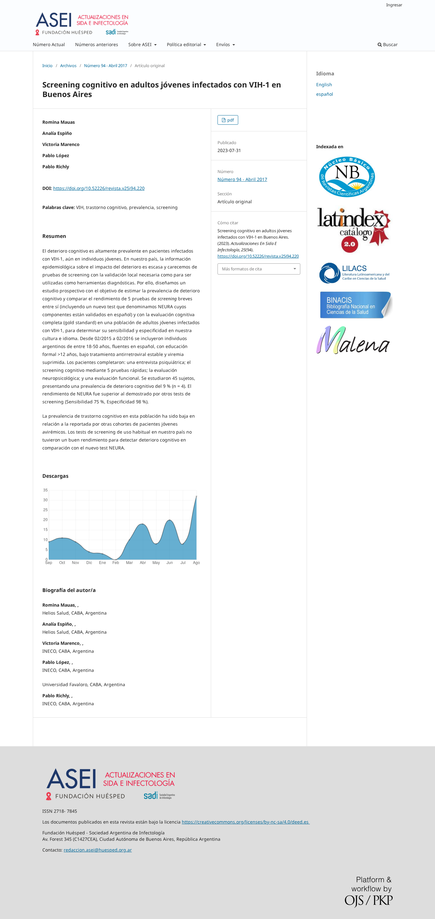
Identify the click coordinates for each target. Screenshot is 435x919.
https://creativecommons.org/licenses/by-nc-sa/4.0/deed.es (245, 822)
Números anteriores (96, 44)
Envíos (223, 44)
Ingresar (394, 5)
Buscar (390, 44)
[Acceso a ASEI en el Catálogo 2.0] (354, 253)
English (324, 84)
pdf (230, 120)
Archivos (68, 65)
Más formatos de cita (242, 269)
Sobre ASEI (140, 44)
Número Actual (49, 44)
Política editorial (185, 44)
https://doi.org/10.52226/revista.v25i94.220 (99, 188)
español (324, 94)
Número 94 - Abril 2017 (105, 65)
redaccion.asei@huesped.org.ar (98, 850)
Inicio (47, 65)
